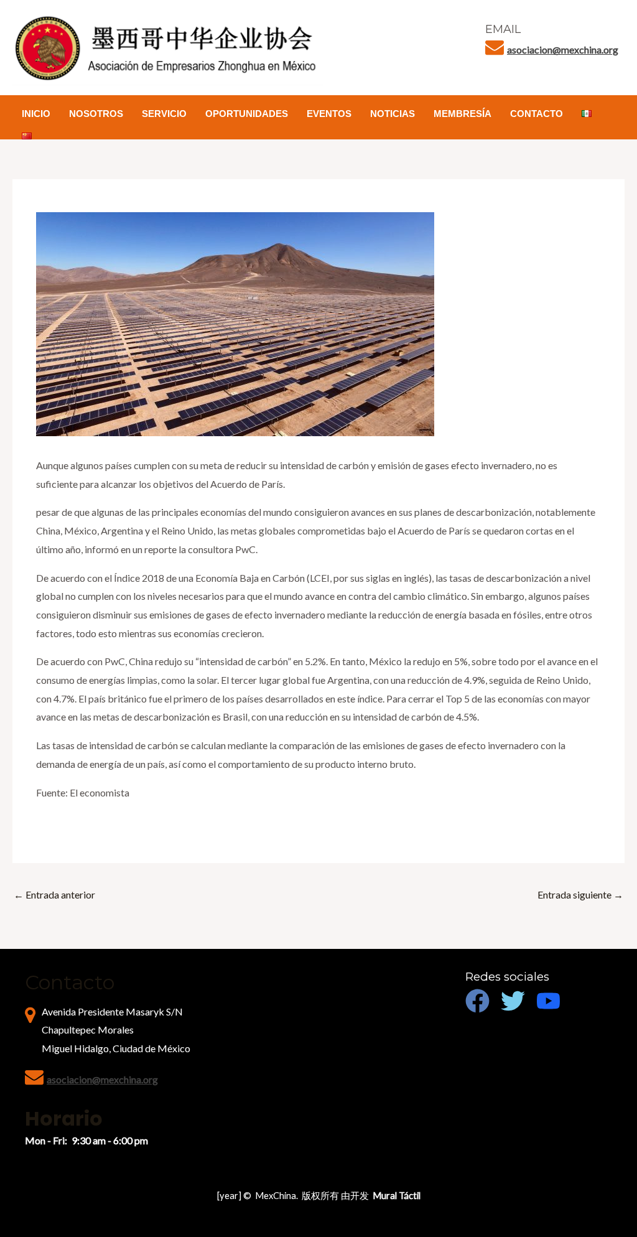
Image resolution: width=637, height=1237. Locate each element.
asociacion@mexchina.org (562, 49)
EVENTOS (329, 113)
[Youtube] (548, 1001)
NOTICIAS (392, 113)
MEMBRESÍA (462, 113)
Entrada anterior (54, 894)
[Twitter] (513, 1001)
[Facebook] (477, 1001)
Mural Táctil (397, 1195)
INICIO (36, 113)
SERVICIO (164, 113)
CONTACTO (536, 113)
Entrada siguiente (580, 894)
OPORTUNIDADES (246, 113)
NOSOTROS (96, 113)
